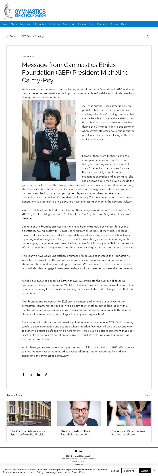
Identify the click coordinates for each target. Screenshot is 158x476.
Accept (144, 470)
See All (148, 395)
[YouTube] (75, 451)
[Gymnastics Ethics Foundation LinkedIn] (80, 451)
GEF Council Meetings (32, 36)
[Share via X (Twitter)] (30, 374)
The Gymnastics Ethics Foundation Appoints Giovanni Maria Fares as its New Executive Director (77, 433)
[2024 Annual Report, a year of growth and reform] (129, 413)
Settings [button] (115, 470)
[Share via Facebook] (23, 374)
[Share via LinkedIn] (38, 374)
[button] (147, 36)
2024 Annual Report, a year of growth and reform (127, 433)
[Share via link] (46, 374)
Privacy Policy (78, 472)
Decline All (129, 470)
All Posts (10, 36)
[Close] (154, 471)
